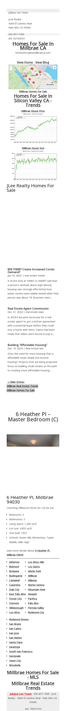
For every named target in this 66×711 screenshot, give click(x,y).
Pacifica (32, 598)
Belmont (14, 566)
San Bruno (15, 624)
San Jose (14, 633)
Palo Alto (33, 603)
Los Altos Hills (36, 562)
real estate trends (34, 275)
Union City (15, 660)
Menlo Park (34, 571)
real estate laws (35, 312)
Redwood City (36, 612)
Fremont (14, 603)
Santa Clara (15, 642)
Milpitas (32, 580)
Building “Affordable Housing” (27, 345)
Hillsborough (16, 607)
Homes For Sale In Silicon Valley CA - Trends (33, 100)
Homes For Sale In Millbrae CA (33, 45)
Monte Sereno (36, 585)
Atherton (14, 562)
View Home (25, 62)
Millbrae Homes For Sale (33, 91)
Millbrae (32, 575)
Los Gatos (34, 566)
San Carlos (15, 628)
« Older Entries (16, 382)
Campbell (14, 580)
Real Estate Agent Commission (28, 308)
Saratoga (14, 647)
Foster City (15, 598)
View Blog (42, 62)
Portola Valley (36, 607)
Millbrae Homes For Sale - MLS (33, 674)
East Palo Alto (17, 594)
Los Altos (14, 612)
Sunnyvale (15, 656)
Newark (32, 594)
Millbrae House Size (33, 148)
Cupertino (14, 585)
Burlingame (15, 575)
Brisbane (14, 571)
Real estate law (34, 348)
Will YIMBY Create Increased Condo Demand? (31, 270)
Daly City (14, 589)
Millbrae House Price (33, 111)
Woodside (15, 665)
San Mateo (15, 637)
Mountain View (36, 589)
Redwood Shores (19, 619)
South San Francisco (21, 651)
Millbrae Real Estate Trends (22, 386)
